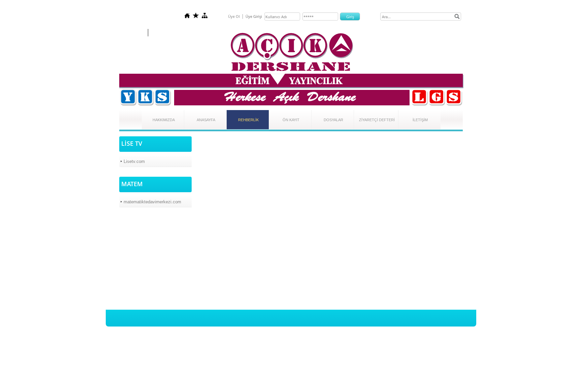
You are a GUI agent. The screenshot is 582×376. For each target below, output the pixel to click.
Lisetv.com (134, 161)
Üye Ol (234, 16)
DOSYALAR (333, 120)
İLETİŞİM (420, 120)
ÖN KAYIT (291, 120)
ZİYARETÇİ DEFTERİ (377, 120)
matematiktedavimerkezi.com (152, 201)
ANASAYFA (206, 120)
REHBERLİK (248, 120)
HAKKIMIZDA (164, 120)
